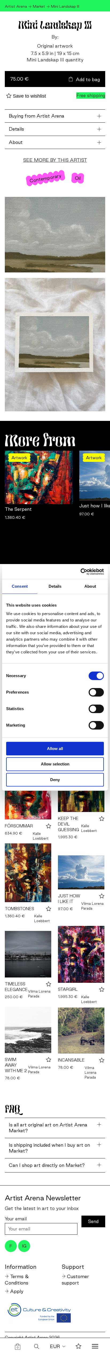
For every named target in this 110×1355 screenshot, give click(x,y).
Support (73, 1266)
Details (16, 128)
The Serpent (18, 509)
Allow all (55, 748)
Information (20, 1266)
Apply (16, 1291)
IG (24, 1246)
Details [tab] (55, 586)
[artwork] (28, 872)
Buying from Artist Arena (36, 115)
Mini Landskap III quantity (55, 59)
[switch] (96, 692)
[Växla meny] (95, 1347)
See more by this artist (55, 160)
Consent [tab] (20, 586)
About (16, 142)
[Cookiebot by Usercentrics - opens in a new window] (80, 571)
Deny (55, 779)
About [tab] (90, 586)
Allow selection (55, 764)
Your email (16, 1218)
